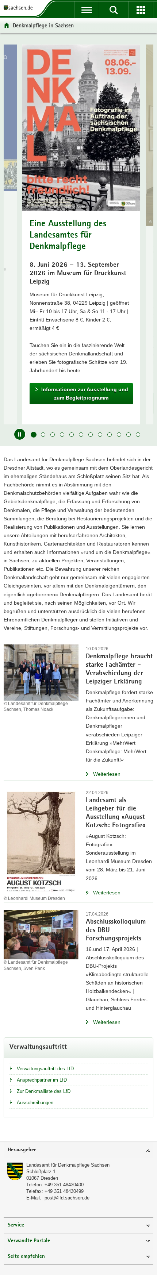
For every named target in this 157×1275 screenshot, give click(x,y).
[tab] (78, 1150)
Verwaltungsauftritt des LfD (45, 1068)
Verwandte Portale (29, 1241)
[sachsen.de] (19, 8)
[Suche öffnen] (113, 9)
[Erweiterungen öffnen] (140, 9)
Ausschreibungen (35, 1102)
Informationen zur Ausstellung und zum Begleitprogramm (84, 393)
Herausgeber (22, 1150)
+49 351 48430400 (64, 1184)
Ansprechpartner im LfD (42, 1080)
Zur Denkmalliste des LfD (43, 1091)
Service (16, 1225)
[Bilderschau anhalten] (19, 434)
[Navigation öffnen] (86, 9)
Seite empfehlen (26, 1256)
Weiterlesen (106, 774)
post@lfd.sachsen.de (67, 1198)
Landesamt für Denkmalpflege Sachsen (68, 1165)
